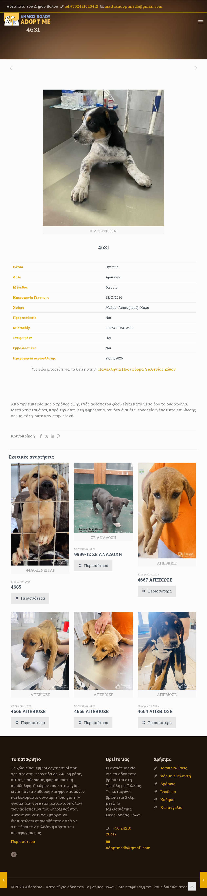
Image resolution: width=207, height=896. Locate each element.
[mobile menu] (200, 21)
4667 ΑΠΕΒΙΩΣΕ (155, 580)
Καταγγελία (171, 807)
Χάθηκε (167, 799)
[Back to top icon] (192, 886)
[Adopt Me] (27, 22)
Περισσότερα (23, 841)
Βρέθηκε (168, 791)
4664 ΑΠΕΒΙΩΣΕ (155, 711)
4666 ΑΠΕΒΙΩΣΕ (28, 711)
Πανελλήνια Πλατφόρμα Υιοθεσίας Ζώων (137, 369)
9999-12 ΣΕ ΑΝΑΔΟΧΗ (98, 554)
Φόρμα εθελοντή (175, 775)
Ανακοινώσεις (173, 767)
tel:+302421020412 (81, 6)
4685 (16, 587)
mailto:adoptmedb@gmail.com (133, 6)
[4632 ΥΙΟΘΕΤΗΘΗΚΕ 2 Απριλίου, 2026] (203, 880)
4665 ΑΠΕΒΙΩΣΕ (91, 711)
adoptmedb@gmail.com (128, 847)
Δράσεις (167, 783)
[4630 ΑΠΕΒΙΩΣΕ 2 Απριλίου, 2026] (3, 880)
